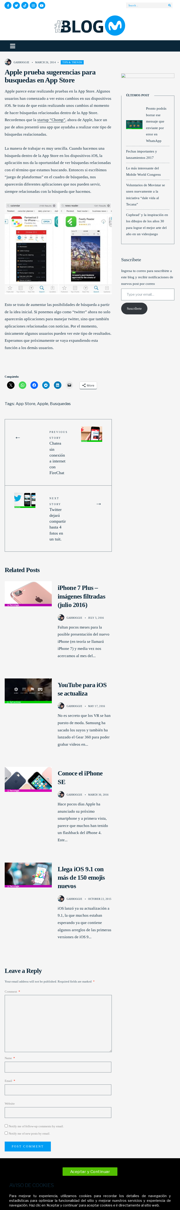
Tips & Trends (72, 62)
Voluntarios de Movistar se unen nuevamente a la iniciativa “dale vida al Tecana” (145, 194)
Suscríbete (134, 308)
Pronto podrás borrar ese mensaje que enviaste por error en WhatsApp (156, 124)
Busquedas (60, 403)
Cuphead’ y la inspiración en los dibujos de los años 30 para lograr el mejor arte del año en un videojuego (147, 224)
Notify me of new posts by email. (29, 1133)
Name (10, 1058)
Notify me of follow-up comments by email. (36, 1126)
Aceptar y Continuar (90, 1171)
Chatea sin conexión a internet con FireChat (58, 453)
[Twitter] (16, 5)
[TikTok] (24, 5)
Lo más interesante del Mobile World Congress (143, 171)
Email (10, 1081)
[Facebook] (7, 5)
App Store (25, 403)
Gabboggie (21, 62)
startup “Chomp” (51, 120)
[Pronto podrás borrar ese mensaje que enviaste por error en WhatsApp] (134, 124)
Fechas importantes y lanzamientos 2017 (141, 154)
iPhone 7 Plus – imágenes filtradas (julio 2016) (81, 596)
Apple (42, 403)
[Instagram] (33, 5)
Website (10, 1103)
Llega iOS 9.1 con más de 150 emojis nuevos (81, 877)
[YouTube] (41, 5)
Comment (12, 991)
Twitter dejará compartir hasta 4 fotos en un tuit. (57, 519)
